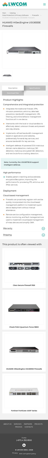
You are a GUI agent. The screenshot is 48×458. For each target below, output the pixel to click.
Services (17, 424)
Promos (18, 427)
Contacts (29, 427)
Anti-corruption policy (27, 454)
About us (7, 424)
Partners (28, 424)
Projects (38, 424)
